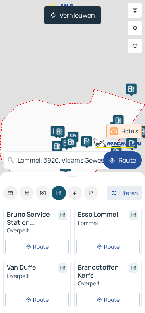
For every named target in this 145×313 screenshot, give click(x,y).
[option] (10, 193)
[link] (124, 131)
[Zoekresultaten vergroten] (72, 176)
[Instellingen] (135, 28)
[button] (131, 143)
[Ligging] (135, 46)
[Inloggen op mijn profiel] (135, 10)
